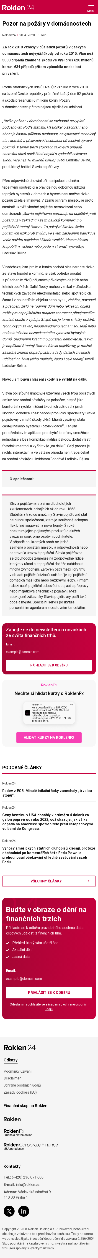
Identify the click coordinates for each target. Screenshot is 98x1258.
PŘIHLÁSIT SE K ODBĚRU (49, 665)
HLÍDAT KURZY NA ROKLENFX (49, 737)
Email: (10, 644)
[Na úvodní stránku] (18, 7)
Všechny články (46, 881)
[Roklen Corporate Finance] (31, 1146)
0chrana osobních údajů (22, 1085)
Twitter (9, 1211)
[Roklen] (12, 1119)
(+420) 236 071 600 (28, 1177)
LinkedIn (23, 1211)
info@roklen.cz (28, 1184)
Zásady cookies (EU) (20, 1092)
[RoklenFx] (18, 1133)
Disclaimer (12, 1078)
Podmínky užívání (17, 1071)
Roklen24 (9, 35)
